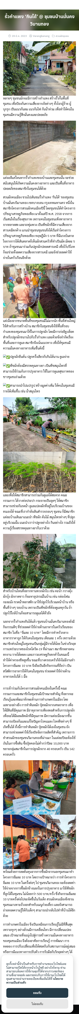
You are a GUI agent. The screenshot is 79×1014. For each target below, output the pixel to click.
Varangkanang (41, 36)
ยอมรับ (37, 993)
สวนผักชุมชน (62, 36)
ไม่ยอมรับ (37, 1004)
